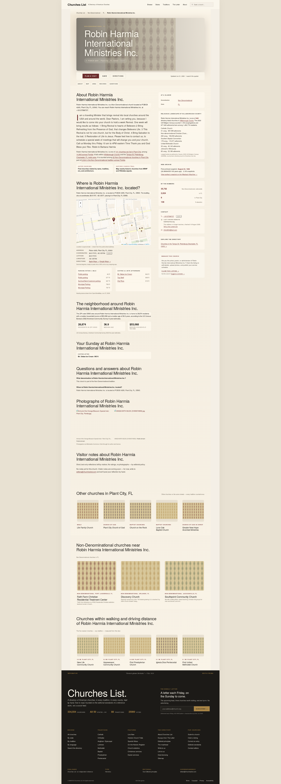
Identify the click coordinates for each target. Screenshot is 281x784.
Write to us (161, 748)
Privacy (202, 780)
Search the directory (75, 748)
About (185, 4)
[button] (113, 219)
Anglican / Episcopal (105, 741)
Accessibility (209, 780)
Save (104, 76)
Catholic (100, 734)
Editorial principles (164, 741)
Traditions (166, 4)
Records (102, 84)
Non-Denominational (94, 13)
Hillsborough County (112, 154)
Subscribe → (202, 709)
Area (94, 84)
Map (87, 84)
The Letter (176, 4)
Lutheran (101, 744)
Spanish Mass (133, 741)
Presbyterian (102, 755)
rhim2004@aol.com (170, 230)
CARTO (147, 244)
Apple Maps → (94, 261)
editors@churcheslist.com (86, 472)
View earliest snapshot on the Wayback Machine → (179, 174)
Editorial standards (194, 744)
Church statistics (134, 748)
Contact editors (193, 748)
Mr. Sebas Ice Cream (124, 274)
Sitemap (161, 758)
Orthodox (101, 738)
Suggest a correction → (178, 274)
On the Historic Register (136, 744)
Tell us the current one (170, 227)
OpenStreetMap (133, 244)
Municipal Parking (84, 284)
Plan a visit (91, 76)
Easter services (133, 755)
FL (104, 13)
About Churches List (165, 734)
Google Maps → (105, 261)
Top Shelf (120, 277)
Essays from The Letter (166, 738)
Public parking (83, 274)
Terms (188, 780)
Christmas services (135, 751)
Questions (114, 84)
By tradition (72, 741)
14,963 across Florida (84, 154)
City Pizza (120, 281)
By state (70, 738)
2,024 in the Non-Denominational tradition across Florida (103, 160)
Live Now (131, 734)
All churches (72, 734)
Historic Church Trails (135, 738)
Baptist (100, 751)
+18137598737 (169, 216)
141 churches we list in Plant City (128, 151)
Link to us (161, 751)
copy (123, 61)
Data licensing (163, 755)
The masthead (163, 744)
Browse (149, 4)
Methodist (101, 748)
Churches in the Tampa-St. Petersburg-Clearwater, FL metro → (179, 245)
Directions (118, 76)
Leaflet (124, 244)
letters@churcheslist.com (188, 772)
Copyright (194, 780)
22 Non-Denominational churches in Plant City (130, 157)
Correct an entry (193, 741)
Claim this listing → (170, 271)
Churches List (80, 13)
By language (72, 744)
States (157, 4)
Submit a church (194, 734)
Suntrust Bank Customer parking (89, 281)
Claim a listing (193, 738)
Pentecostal (102, 758)
